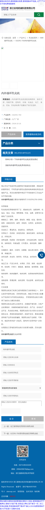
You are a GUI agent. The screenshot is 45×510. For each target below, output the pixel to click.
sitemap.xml (11, 491)
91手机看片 (6, 509)
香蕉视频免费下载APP (17, 506)
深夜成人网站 (23, 504)
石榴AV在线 (15, 509)
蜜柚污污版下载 (11, 504)
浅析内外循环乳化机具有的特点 (17, 165)
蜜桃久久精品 (27, 501)
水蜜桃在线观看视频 (14, 501)
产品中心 (22, 38)
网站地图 (3, 501)
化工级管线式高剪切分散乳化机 (22, 426)
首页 (14, 38)
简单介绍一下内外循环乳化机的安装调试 (21, 159)
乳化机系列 (33, 38)
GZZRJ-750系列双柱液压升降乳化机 (24, 433)
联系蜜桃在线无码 (33, 134)
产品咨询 (11, 134)
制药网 (37, 491)
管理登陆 (21, 491)
